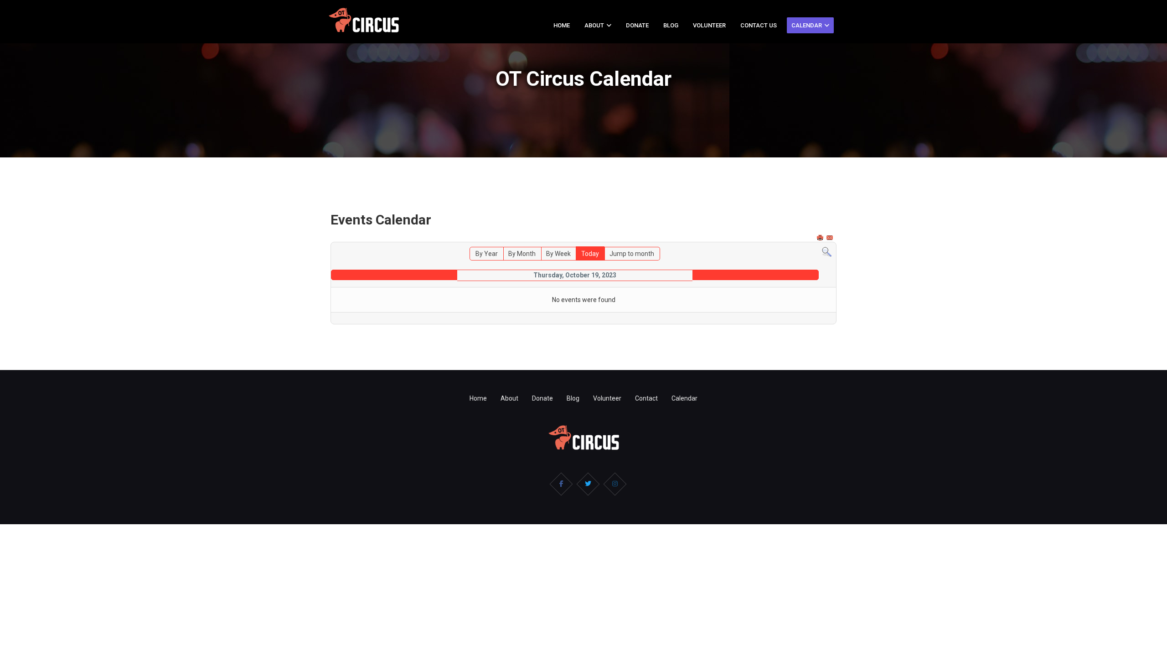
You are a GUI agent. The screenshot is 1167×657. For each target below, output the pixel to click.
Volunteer (709, 25)
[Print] (821, 237)
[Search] (826, 252)
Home (561, 25)
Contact (646, 398)
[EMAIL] (830, 237)
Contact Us (758, 25)
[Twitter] (588, 484)
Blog (670, 25)
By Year (486, 253)
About (594, 25)
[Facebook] (561, 484)
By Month (522, 253)
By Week (558, 253)
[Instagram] (615, 484)
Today (590, 253)
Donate (637, 25)
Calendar (806, 25)
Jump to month (631, 253)
